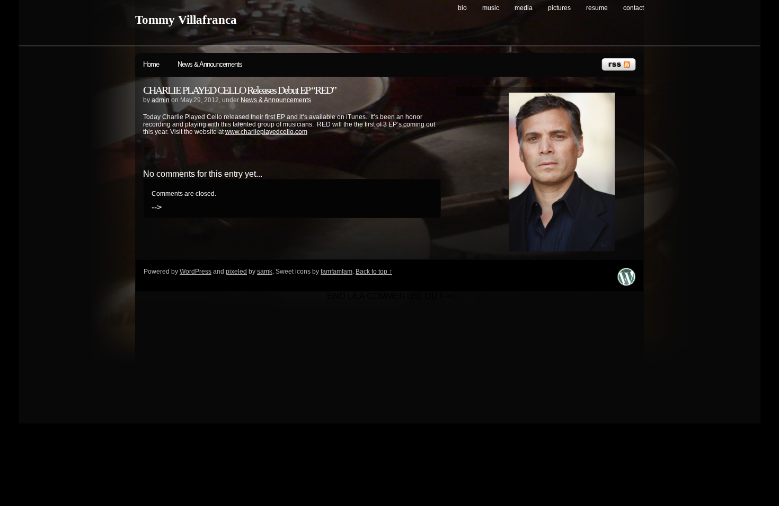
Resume (597, 8)
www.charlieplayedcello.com (266, 131)
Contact (633, 8)
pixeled (236, 271)
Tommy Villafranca (186, 19)
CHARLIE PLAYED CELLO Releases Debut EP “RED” (239, 90)
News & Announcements (210, 64)
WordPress (195, 271)
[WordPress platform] (626, 282)
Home (151, 64)
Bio (462, 8)
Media (524, 8)
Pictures (559, 8)
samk (264, 271)
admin (161, 100)
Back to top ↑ (374, 271)
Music (490, 8)
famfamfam (336, 271)
